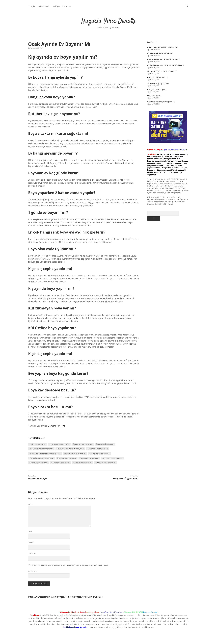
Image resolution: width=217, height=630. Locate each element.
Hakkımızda (67, 6)
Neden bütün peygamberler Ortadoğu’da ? (162, 47)
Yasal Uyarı (56, 6)
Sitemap (99, 596)
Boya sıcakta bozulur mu (105, 444)
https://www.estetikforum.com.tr (43, 596)
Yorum (30, 504)
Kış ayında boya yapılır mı (89, 458)
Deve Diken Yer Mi (56, 425)
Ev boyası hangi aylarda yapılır (75, 453)
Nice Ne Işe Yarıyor (37, 478)
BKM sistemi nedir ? (154, 96)
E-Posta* (31, 543)
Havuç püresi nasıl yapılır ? (156, 90)
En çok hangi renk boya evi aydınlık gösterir (45, 453)
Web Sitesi (31, 554)
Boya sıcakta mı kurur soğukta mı (41, 449)
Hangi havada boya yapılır (66, 458)
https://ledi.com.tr (67, 596)
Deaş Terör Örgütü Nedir (125, 478)
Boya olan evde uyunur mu (82, 444)
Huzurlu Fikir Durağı (108, 21)
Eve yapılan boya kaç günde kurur (41, 458)
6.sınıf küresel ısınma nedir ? (157, 77)
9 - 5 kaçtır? (32, 571)
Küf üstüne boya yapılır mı (82, 463)
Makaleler (39, 437)
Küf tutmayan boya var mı (60, 463)
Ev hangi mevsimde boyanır (99, 453)
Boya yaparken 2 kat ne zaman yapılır (70, 449)
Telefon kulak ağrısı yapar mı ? (158, 83)
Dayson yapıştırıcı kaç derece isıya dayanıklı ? (163, 59)
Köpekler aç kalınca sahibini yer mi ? (160, 53)
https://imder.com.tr (85, 596)
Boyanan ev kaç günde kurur (98, 449)
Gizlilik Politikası (43, 6)
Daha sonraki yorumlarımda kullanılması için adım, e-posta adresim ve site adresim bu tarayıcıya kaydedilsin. (69, 565)
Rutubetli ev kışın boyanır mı (105, 463)
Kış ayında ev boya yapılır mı (112, 458)
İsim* (30, 532)
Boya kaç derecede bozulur (59, 444)
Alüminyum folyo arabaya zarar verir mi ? (161, 71)
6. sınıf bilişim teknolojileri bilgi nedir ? (160, 102)
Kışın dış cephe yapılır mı (38, 463)
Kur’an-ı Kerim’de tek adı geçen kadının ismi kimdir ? (165, 65)
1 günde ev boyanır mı (37, 444)
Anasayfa (31, 6)
